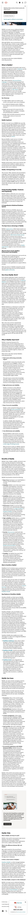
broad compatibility (16, 409)
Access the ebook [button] (7, 824)
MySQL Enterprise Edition (9, 545)
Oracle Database (14, 889)
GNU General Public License (17, 235)
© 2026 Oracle (4, 901)
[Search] (17, 2)
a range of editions (18, 508)
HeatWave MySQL (7, 511)
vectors (13, 136)
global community (10, 270)
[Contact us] (25, 2)
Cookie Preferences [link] (5, 904)
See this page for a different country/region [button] (13, 19)
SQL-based (15, 89)
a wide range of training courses (11, 444)
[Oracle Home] (6, 3)
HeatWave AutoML (8, 650)
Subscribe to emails (5, 906)
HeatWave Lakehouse (8, 640)
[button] (2, 2)
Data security (11, 532)
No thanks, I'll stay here (9, 15)
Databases (20, 69)
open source (10, 229)
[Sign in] (22, 2)
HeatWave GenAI (6, 591)
